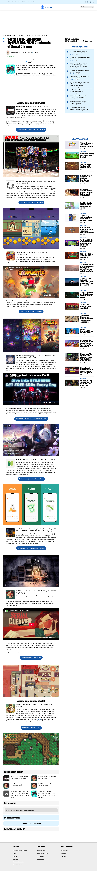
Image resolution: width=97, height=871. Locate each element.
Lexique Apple (40, 859)
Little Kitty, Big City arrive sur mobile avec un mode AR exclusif (86, 205)
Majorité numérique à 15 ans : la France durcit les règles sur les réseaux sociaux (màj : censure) (78, 65)
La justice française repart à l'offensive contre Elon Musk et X (79, 108)
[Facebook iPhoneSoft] (88, 2)
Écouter (36, 52)
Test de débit (40, 856)
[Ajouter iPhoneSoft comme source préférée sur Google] (31, 61)
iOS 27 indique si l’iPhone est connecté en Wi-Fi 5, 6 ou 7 (78, 96)
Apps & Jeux (6, 7)
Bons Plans (14, 7)
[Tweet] (4, 38)
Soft (48, 7)
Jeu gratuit (10, 57)
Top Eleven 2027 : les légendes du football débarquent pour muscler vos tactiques (86, 243)
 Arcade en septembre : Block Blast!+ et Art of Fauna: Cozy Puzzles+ (86, 218)
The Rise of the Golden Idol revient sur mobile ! (86, 306)
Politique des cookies (18, 861)
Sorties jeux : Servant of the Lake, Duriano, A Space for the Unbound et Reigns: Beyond (86, 192)
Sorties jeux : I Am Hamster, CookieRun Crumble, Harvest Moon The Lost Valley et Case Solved (87, 343)
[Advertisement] (48, 22)
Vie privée (15, 859)
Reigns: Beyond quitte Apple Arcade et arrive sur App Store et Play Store (86, 370)
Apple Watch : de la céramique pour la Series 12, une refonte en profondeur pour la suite (79, 84)
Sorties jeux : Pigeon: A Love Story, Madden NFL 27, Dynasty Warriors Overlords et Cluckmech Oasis (87, 268)
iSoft (14, 853)
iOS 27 (23, 2)
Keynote (5, 2)
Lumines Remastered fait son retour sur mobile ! (86, 331)
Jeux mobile (8, 35)
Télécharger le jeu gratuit (31, 129)
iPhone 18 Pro (18, 2)
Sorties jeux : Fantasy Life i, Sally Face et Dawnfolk (87, 155)
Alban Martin (14, 52)
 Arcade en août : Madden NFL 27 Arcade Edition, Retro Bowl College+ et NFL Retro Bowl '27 (87, 282)
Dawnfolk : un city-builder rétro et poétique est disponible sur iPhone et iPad (86, 178)
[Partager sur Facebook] (4, 41)
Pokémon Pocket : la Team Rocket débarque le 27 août (86, 144)
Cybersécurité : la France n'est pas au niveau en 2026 (79, 77)
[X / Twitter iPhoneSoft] (85, 2)
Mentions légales (17, 864)
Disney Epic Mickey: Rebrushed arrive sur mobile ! (86, 255)
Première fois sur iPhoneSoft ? (20, 850)
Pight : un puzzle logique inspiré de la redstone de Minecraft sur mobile (87, 230)
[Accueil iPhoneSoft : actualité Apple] (3, 35)
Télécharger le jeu (31, 548)
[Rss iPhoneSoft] (93, 2)
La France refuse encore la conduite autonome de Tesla (79, 71)
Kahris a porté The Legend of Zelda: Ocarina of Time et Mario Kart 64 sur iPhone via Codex (86, 357)
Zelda (39, 719)
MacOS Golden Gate (30, 2)
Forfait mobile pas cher (42, 853)
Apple (20, 7)
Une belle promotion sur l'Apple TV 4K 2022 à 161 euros (79, 102)
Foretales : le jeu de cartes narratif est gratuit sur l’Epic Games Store (86, 382)
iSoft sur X (63, 856)
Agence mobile (64, 850)
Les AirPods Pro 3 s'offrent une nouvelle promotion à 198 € (78, 90)
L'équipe (15, 856)
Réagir (29, 52)
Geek (25, 7)
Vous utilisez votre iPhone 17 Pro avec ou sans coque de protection (79, 52)
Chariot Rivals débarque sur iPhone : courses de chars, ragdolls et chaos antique (86, 319)
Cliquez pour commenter (31, 823)
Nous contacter (41, 850)
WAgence (63, 853)
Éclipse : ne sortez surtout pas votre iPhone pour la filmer (79, 58)
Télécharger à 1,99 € (31, 727)
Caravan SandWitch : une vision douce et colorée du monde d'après (86, 295)
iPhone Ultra (11, 2)
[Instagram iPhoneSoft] (90, 2)
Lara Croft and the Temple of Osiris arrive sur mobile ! (86, 166)
